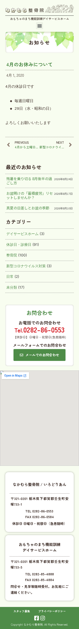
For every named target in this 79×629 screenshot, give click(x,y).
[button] (39, 25)
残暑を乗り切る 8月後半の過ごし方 (29, 180)
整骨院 (11, 255)
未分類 (11, 287)
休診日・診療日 (18, 244)
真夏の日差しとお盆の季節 (27, 207)
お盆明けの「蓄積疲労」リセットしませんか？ (29, 195)
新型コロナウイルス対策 (26, 266)
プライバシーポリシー (52, 611)
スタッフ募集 (21, 611)
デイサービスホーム (22, 234)
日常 (9, 276)
